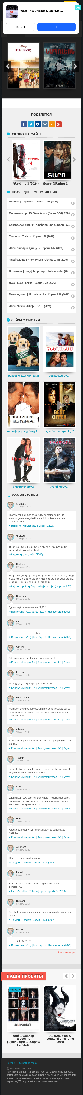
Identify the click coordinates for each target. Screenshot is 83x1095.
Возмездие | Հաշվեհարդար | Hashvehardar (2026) (41, 611)
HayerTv (11, 1063)
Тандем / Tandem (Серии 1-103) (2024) (33, 862)
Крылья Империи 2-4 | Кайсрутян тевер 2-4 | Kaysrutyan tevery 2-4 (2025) (42, 662)
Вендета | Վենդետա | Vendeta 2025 (32, 525)
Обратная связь (28, 1063)
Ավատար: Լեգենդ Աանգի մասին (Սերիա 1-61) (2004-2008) (42, 586)
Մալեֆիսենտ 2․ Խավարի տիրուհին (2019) (38, 891)
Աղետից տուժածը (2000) (27, 554)
